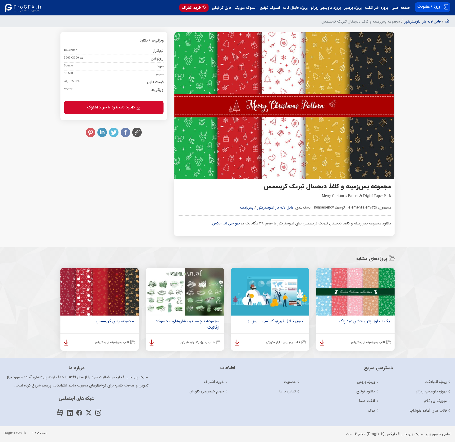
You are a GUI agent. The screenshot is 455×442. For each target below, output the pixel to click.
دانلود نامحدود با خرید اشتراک (111, 107)
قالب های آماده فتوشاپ (428, 411)
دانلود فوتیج (365, 391)
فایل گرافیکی (221, 8)
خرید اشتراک (192, 8)
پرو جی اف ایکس (226, 223)
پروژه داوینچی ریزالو (326, 8)
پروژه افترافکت (435, 382)
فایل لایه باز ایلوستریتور (275, 207)
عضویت (290, 382)
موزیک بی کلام (435, 401)
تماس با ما (287, 391)
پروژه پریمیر (353, 8)
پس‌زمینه (246, 207)
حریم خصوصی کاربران (207, 391)
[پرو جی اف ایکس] (24, 8)
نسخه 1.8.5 (39, 433)
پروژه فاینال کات (295, 8)
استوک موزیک (245, 8)
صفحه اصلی (400, 8)
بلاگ (371, 411)
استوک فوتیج (269, 8)
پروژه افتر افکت (376, 8)
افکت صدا (367, 401)
